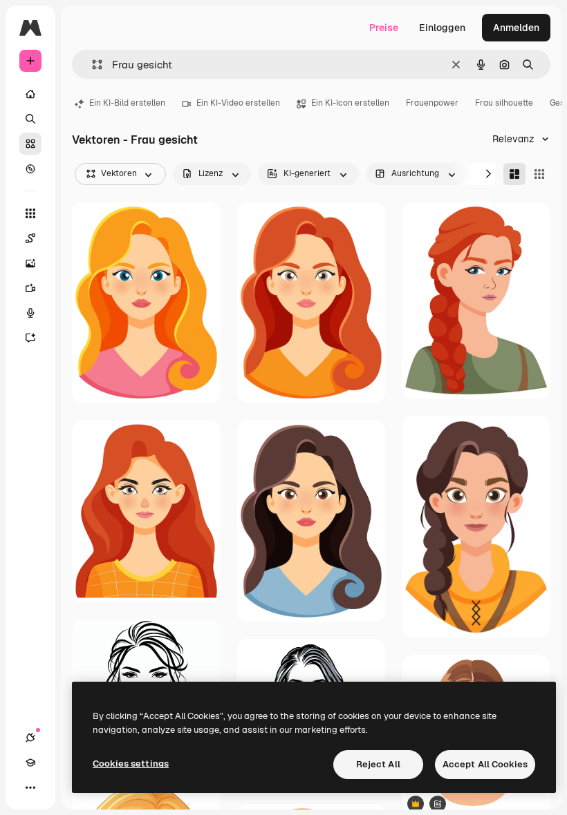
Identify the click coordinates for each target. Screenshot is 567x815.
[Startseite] (30, 94)
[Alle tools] (30, 213)
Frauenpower (432, 102)
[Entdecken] (30, 168)
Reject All (378, 764)
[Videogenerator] (30, 288)
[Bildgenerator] (30, 263)
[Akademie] (30, 762)
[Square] (539, 174)
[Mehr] (30, 787)
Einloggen (442, 27)
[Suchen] (30, 119)
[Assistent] (30, 338)
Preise (383, 27)
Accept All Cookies (485, 764)
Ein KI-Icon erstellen (350, 102)
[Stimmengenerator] (30, 313)
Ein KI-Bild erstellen (127, 102)
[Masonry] (514, 174)
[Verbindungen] (30, 738)
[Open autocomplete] (92, 64)
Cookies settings (131, 763)
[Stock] (30, 144)
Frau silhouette (504, 102)
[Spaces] (30, 238)
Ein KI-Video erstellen (238, 102)
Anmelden (516, 27)
